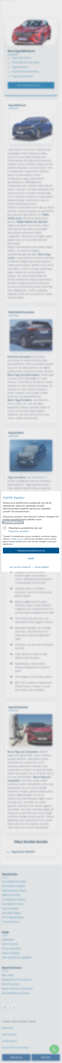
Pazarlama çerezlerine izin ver (25, 527)
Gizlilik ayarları (17, 539)
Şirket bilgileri (42, 567)
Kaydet (31, 558)
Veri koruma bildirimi (20, 567)
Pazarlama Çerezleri (13, 522)
